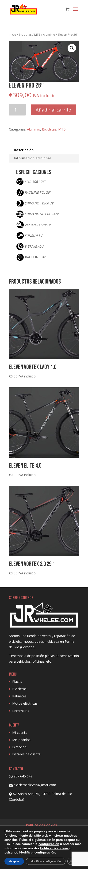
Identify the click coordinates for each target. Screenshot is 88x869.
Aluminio (49, 34)
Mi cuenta (19, 732)
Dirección (19, 747)
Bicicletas (25, 34)
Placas (17, 681)
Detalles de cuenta (26, 754)
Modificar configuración (46, 861)
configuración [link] (48, 844)
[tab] (44, 150)
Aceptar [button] (14, 861)
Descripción (24, 150)
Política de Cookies (41, 825)
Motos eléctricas (25, 703)
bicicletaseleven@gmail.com (35, 785)
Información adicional (32, 158)
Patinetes (19, 696)
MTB (37, 34)
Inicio (12, 34)
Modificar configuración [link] (37, 852)
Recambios (20, 710)
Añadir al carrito (53, 110)
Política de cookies (54, 848)
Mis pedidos (21, 740)
